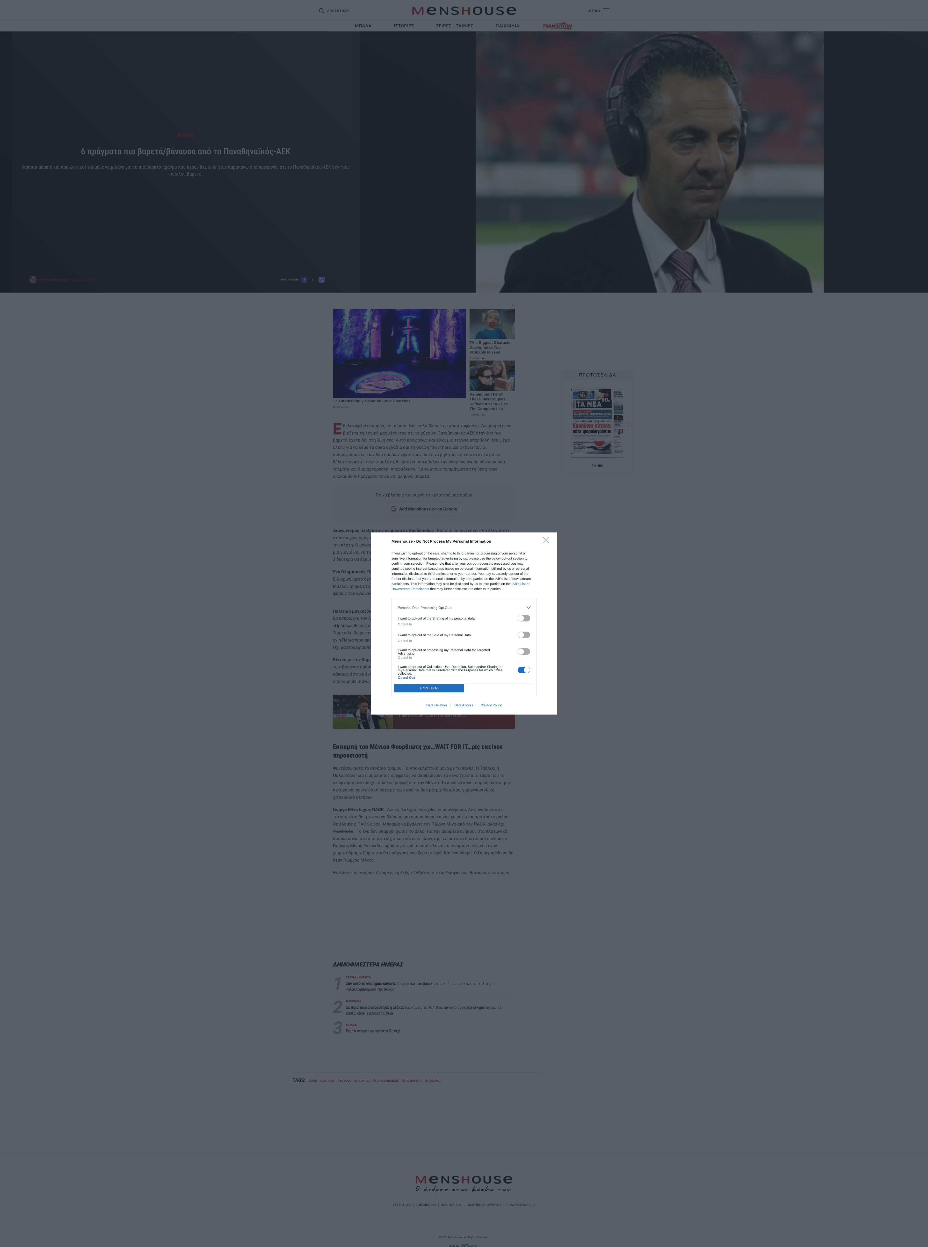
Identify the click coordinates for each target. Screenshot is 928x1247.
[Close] (547, 541)
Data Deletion (436, 705)
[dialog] (464, 623)
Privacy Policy (491, 705)
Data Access (463, 705)
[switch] (524, 618)
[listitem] (464, 607)
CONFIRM (429, 688)
